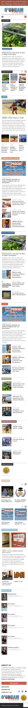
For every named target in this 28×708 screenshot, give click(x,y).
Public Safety (6, 378)
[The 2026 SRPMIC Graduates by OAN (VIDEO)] (21, 492)
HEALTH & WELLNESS (8, 232)
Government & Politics (9, 530)
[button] (26, 72)
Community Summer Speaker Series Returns (7, 583)
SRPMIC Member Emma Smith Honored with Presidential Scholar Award (19, 225)
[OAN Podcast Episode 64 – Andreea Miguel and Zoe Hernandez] (14, 77)
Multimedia (5, 480)
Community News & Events (10, 158)
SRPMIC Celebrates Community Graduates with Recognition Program (18, 361)
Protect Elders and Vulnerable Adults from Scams (18, 284)
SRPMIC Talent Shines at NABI (13, 118)
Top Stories (5, 20)
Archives (5, 687)
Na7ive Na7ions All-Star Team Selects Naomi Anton (21, 150)
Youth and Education (9, 421)
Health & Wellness (7, 48)
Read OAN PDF (14, 683)
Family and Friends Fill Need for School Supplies (18, 213)
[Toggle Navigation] (2, 16)
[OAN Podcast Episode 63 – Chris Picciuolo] (21, 514)
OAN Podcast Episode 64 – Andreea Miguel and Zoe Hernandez (11, 180)
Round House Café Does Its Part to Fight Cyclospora (13, 53)
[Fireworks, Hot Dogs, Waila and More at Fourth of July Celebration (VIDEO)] (7, 492)
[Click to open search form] (25, 17)
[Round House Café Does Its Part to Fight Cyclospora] (5, 77)
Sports (4, 97)
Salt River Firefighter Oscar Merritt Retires (18, 411)
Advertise (5, 689)
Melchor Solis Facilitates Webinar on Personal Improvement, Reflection (18, 276)
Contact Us (6, 692)
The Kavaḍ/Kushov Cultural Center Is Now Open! (18, 369)
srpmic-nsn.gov (6, 475)
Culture (13, 82)
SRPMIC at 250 (18, 581)
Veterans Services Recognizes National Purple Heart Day (19, 202)
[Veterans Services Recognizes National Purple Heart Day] (22, 77)
